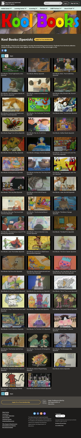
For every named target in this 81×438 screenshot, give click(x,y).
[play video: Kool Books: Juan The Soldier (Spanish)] (13, 249)
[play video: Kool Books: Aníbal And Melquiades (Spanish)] (39, 91)
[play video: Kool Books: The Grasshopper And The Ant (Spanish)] (65, 170)
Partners (42, 8)
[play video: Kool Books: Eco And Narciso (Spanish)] (39, 289)
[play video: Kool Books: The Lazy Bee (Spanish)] (13, 190)
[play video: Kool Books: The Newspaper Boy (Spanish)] (65, 347)
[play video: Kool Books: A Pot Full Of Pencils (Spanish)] (39, 190)
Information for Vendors (9, 425)
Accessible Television (8, 416)
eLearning (32, 8)
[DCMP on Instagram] (41, 413)
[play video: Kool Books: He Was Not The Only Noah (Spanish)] (39, 170)
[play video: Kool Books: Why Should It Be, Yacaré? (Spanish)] (65, 91)
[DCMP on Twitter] (34, 413)
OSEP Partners (54, 8)
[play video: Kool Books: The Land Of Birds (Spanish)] (65, 307)
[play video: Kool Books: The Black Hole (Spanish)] (39, 307)
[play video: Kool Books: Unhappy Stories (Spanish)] (39, 150)
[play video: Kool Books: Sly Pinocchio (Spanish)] (13, 269)
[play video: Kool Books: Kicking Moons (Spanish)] (13, 170)
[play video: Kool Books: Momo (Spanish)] (65, 366)
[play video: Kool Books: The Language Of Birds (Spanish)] (13, 386)
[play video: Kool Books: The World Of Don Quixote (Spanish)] (13, 366)
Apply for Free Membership (43, 39)
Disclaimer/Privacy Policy (60, 423)
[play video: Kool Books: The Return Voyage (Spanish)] (65, 210)
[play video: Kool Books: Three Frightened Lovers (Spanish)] (13, 71)
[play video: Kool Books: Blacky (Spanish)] (39, 71)
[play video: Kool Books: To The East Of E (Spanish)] (39, 327)
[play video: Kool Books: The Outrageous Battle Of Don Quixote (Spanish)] (13, 91)
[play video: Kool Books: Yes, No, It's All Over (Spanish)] (39, 131)
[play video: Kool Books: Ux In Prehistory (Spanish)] (13, 327)
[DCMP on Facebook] (38, 413)
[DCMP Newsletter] (44, 413)
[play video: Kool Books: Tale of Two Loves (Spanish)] (65, 289)
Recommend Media (7, 427)
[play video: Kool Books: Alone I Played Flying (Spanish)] (39, 366)
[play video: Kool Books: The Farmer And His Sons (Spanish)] (13, 347)
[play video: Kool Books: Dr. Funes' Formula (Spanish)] (13, 289)
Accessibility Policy (59, 425)
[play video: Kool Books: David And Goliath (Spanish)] (39, 386)
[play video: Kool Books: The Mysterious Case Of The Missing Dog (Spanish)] (13, 229)
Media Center (5, 8)
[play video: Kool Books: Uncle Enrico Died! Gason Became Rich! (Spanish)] (39, 249)
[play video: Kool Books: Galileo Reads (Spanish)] (65, 131)
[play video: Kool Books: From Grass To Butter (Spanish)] (65, 327)
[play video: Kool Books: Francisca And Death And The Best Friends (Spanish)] (13, 111)
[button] (2, 50)
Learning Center (19, 8)
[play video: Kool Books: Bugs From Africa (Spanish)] (13, 131)
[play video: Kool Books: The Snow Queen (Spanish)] (65, 249)
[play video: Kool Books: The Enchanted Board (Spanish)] (39, 210)
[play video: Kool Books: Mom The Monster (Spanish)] (65, 111)
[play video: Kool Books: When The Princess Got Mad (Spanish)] (13, 307)
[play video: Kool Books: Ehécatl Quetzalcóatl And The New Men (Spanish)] (39, 269)
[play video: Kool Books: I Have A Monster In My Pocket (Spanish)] (39, 229)
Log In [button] (65, 3)
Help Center (5, 412)
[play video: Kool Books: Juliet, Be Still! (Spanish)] (65, 190)
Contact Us (5, 414)
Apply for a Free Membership (21, 402)
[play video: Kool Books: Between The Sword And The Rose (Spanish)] (13, 210)
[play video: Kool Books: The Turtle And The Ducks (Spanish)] (39, 111)
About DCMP (68, 8)
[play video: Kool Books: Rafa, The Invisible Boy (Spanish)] (65, 71)
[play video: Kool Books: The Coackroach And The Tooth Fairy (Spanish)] (65, 150)
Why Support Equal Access (9, 424)
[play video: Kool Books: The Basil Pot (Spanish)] (65, 229)
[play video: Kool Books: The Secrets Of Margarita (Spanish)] (39, 347)
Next (11, 56)
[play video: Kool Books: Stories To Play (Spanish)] (13, 150)
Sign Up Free (74, 3)
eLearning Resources (8, 421)
